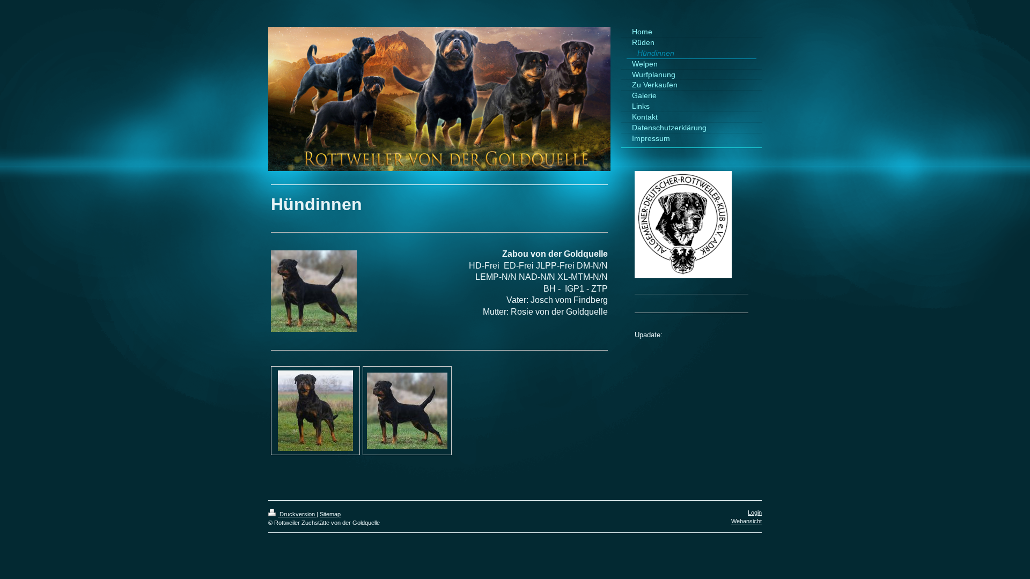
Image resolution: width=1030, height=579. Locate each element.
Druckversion (297, 514)
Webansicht (746, 521)
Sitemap (330, 514)
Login (755, 512)
